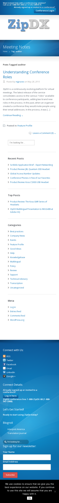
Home (5, 51)
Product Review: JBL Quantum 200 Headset (30, 169)
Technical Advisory (19, 279)
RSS (8, 356)
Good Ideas (15, 248)
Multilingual (15, 261)
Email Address (10, 461)
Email (9, 368)
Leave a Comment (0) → (44, 133)
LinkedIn (11, 372)
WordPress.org (17, 320)
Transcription (16, 283)
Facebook (11, 364)
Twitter (10, 360)
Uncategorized (17, 287)
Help (12, 253)
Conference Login (45, 10)
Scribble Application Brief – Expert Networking (31, 164)
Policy (13, 266)
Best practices (16, 231)
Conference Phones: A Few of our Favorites (30, 178)
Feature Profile (25, 125)
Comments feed (17, 315)
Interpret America (16, 429)
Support (14, 274)
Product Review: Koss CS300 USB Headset (29, 182)
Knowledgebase (17, 257)
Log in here (11, 395)
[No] (55, 491)
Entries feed (15, 311)
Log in (13, 307)
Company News (17, 235)
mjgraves (20, 81)
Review (13, 270)
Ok (29, 498)
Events (13, 240)
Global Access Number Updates (25, 173)
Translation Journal (17, 433)
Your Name (9, 451)
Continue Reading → (13, 115)
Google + (11, 376)
